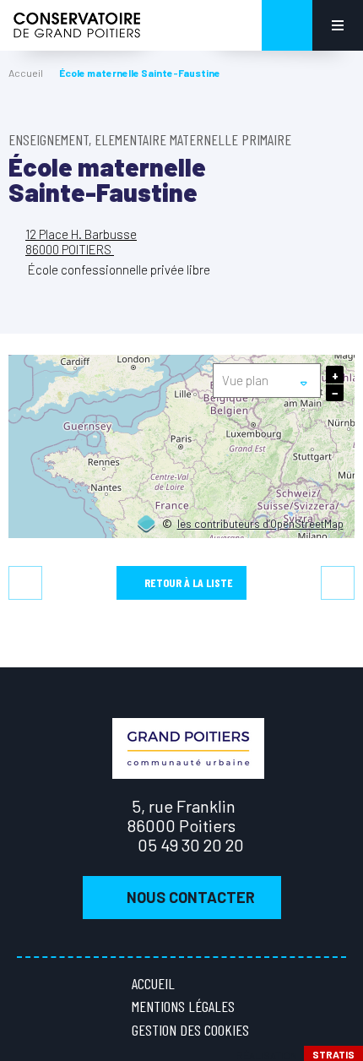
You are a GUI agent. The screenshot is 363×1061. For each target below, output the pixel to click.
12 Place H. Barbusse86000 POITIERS (81, 241)
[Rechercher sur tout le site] (287, 25)
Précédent (25, 583)
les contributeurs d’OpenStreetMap (260, 524)
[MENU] (337, 25)
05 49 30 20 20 (191, 845)
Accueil (25, 73)
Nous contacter (191, 897)
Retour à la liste (188, 582)
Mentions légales (183, 1006)
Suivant (338, 583)
